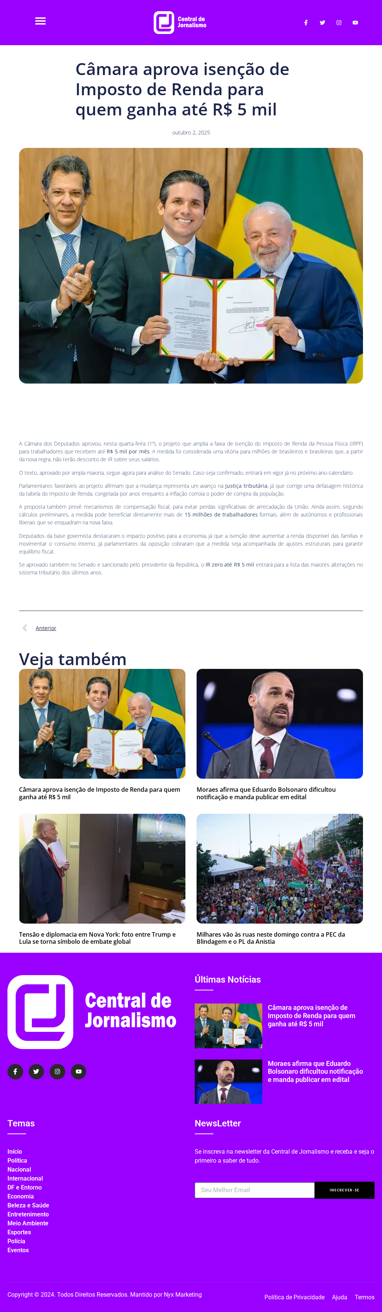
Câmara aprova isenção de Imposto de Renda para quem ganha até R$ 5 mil (99, 793)
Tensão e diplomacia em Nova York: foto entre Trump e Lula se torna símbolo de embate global (97, 938)
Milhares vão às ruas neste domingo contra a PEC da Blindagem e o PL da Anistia (271, 938)
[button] (40, 21)
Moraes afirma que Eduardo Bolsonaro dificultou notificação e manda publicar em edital (266, 793)
